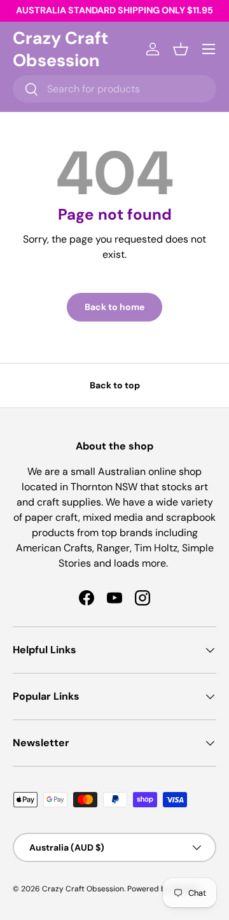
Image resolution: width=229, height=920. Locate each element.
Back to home (114, 307)
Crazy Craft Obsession (83, 889)
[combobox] (114, 89)
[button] (181, 49)
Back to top (115, 385)
